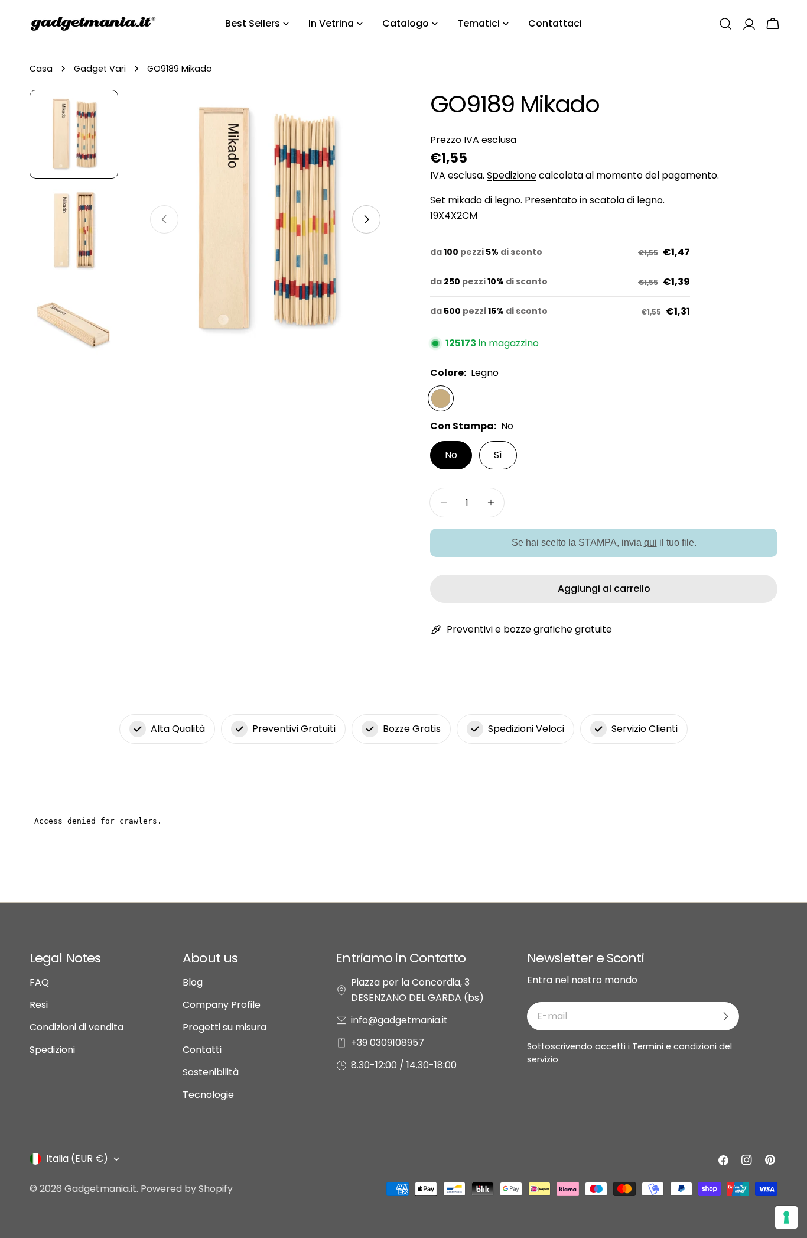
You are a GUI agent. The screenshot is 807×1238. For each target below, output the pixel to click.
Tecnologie (208, 1094)
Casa (41, 68)
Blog (193, 982)
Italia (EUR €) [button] (77, 1158)
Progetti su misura (224, 1027)
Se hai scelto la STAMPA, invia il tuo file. (604, 542)
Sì (498, 455)
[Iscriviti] (725, 1016)
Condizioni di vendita (76, 1027)
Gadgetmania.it (100, 1188)
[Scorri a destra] (366, 219)
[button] (725, 23)
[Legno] (440, 398)
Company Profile (222, 1005)
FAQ (39, 982)
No (451, 455)
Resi (39, 1005)
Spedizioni (52, 1049)
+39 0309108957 (387, 1042)
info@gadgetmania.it (399, 1020)
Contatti (202, 1049)
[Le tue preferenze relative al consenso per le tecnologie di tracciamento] (786, 1217)
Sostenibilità (211, 1072)
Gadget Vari (100, 68)
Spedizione (511, 175)
